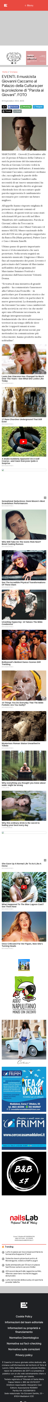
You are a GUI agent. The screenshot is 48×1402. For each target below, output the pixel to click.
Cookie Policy (24, 1316)
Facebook (14, 107)
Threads (8, 111)
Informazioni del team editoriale (24, 1322)
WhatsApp (27, 107)
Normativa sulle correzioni (24, 1349)
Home (5, 72)
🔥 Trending (7, 1247)
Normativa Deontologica (24, 1337)
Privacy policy (24, 1355)
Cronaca (13, 72)
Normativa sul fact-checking (24, 1343)
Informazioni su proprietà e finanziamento (24, 1329)
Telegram (39, 107)
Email (19, 111)
